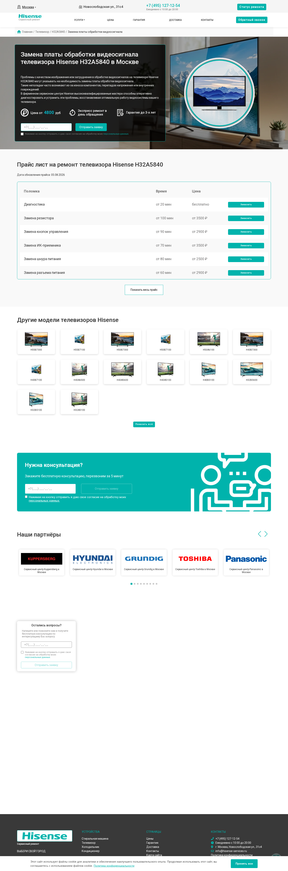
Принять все (244, 863)
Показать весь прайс (144, 289)
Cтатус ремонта (251, 6)
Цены (110, 20)
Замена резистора (39, 218)
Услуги (78, 20)
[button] (259, 534)
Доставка (175, 20)
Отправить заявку (91, 127)
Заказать (246, 204)
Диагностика (34, 204)
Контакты (207, 20)
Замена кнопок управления (46, 232)
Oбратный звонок (251, 19)
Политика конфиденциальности (114, 865)
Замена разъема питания (44, 273)
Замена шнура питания (42, 259)
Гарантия (139, 20)
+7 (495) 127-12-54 (163, 5)
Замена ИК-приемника (42, 245)
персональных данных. (116, 134)
